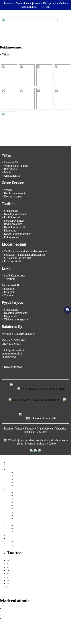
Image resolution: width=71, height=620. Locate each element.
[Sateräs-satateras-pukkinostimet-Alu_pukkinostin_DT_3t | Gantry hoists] (44, 99)
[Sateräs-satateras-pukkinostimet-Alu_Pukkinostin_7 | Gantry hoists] (9, 99)
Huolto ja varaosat (14, 193)
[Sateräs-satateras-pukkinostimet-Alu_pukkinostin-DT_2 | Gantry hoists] (9, 123)
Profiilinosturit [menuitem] (23, 498)
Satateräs (8, 3)
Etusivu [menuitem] (11, 462)
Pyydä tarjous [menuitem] (22, 485)
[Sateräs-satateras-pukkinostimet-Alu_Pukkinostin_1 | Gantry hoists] (9, 75)
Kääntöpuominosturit (16, 214)
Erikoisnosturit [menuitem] (23, 531)
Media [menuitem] (18, 482)
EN (48, 6)
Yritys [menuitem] (10, 469)
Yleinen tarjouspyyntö (16, 319)
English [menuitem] (19, 544)
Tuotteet (29, 428)
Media (62, 3)
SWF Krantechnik (14, 275)
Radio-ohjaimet (13, 223)
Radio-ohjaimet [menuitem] (23, 505)
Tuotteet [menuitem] (12, 488)
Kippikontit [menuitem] (21, 511)
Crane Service (45, 428)
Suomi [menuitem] (18, 541)
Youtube (8, 295)
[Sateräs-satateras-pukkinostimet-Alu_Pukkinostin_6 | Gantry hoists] (62, 75)
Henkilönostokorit (14, 227)
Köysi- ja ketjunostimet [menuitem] (28, 515)
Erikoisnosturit (12, 261)
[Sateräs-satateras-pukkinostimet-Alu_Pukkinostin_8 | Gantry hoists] (27, 99)
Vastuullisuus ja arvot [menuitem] (27, 475)
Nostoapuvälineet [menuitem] (25, 502)
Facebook (9, 288)
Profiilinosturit (12, 217)
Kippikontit (10, 230)
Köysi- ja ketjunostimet (17, 233)
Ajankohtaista (29, 6)
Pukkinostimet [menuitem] (23, 518)
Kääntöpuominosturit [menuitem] (27, 495)
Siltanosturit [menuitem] (21, 492)
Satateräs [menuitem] (20, 472)
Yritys (18, 428)
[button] (35, 32)
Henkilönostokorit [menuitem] (25, 508)
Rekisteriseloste (13, 366)
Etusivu (8, 428)
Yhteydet (60, 428)
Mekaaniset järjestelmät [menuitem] (28, 528)
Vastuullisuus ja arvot (28, 3)
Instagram (9, 292)
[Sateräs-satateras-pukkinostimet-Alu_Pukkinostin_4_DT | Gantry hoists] (27, 75)
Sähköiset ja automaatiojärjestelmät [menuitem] (35, 525)
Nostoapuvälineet (14, 220)
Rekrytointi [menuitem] (21, 479)
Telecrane (9, 278)
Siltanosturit (11, 210)
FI (43, 6)
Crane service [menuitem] (15, 465)
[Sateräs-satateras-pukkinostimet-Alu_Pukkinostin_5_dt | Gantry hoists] (44, 75)
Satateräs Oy (11, 162)
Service (8, 189)
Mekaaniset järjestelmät (17, 257)
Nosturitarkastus (13, 196)
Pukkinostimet (12, 237)
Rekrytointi (49, 3)
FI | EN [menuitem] (11, 538)
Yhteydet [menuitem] (12, 535)
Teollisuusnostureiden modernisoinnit (25, 251)
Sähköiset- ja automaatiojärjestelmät (24, 254)
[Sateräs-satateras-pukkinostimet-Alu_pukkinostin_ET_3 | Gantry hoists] (62, 99)
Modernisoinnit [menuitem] (16, 521)
